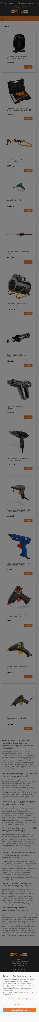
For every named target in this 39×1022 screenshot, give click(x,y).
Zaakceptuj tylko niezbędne (19, 999)
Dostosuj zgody (19, 1004)
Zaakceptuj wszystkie (19, 1010)
